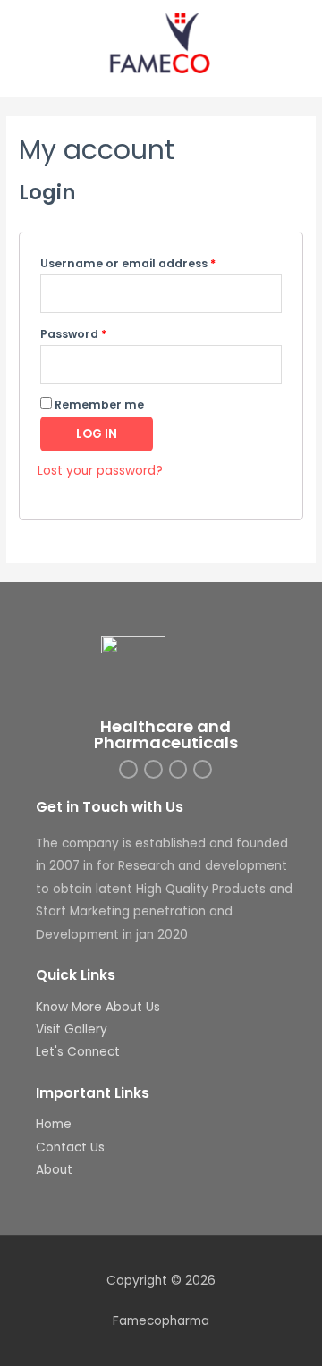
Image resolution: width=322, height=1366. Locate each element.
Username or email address (128, 263)
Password (73, 334)
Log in (96, 434)
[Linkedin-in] (178, 769)
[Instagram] (128, 769)
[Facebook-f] (202, 769)
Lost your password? (100, 470)
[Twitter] (153, 769)
